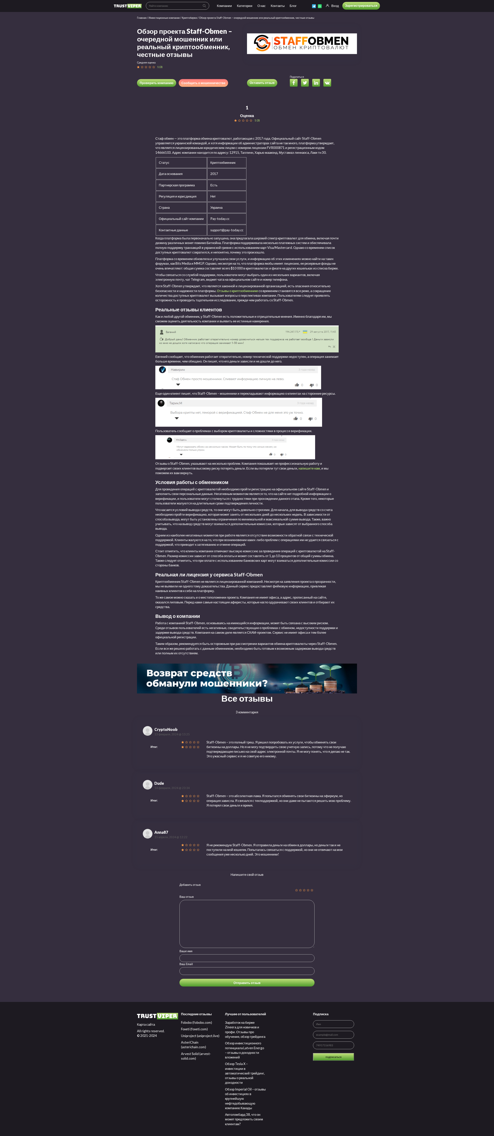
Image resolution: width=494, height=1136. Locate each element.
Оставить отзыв (262, 82)
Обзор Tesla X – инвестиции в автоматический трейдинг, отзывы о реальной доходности (245, 1073)
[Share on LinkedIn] (317, 83)
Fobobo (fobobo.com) (196, 1022)
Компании (224, 6)
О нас (261, 6)
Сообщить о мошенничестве (203, 83)
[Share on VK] (328, 83)
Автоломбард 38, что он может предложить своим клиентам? (244, 1119)
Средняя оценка (146, 62)
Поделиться (297, 76)
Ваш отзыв (186, 896)
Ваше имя (185, 951)
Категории (244, 6)
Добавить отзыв (190, 884)
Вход (335, 6)
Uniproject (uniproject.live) (200, 1036)
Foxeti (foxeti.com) (194, 1029)
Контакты (278, 6)
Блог (293, 6)
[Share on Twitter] (306, 83)
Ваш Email (186, 964)
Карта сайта (146, 1024)
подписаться (334, 1056)
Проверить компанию (156, 83)
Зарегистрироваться (361, 5)
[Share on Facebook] (295, 83)
